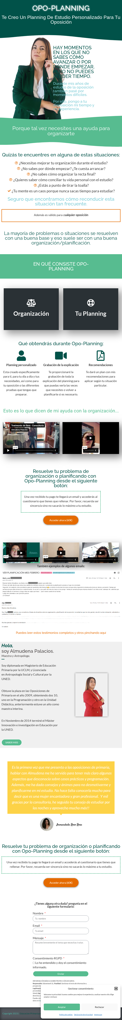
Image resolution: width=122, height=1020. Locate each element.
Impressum (98, 1015)
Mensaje (38, 938)
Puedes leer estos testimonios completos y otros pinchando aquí (61, 633)
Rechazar (99, 1007)
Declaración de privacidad (83, 1015)
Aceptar (62, 1007)
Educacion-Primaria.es (31, 1013)
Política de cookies (66, 1015)
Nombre (38, 913)
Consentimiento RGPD (48, 958)
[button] (116, 988)
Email (36, 925)
